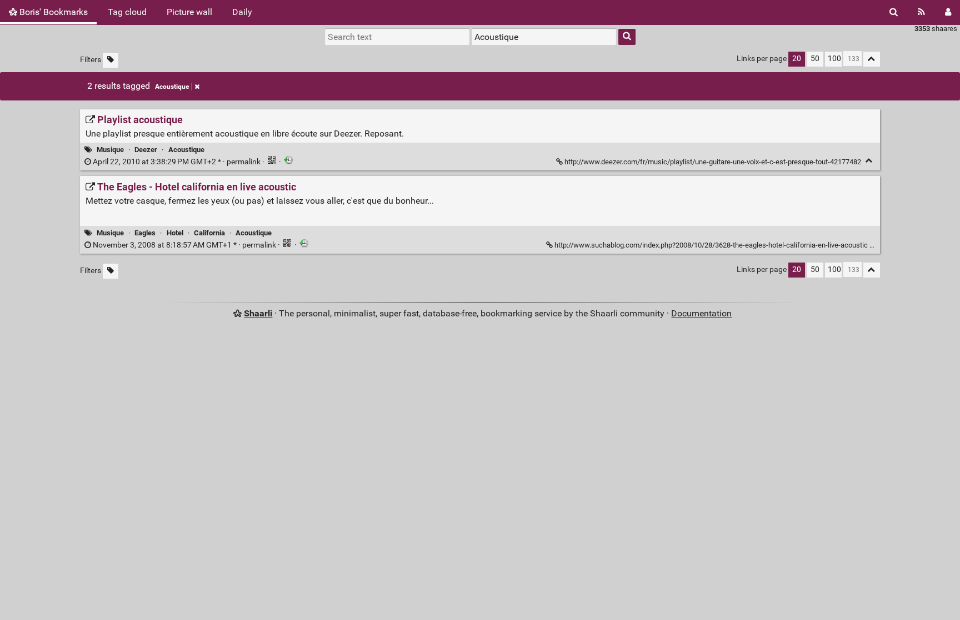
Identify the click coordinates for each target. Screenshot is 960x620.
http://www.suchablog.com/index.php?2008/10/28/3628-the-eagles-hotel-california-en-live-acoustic (711, 245)
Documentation (701, 313)
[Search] (894, 12)
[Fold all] (871, 59)
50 (815, 58)
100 (834, 58)
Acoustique (172, 86)
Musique (110, 149)
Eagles (145, 233)
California (209, 233)
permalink (176, 162)
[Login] (948, 12)
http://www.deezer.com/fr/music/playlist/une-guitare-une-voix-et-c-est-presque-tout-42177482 (713, 162)
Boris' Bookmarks (52, 12)
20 (796, 58)
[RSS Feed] (921, 12)
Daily (242, 12)
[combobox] (544, 36)
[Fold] (869, 160)
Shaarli (258, 313)
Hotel (175, 233)
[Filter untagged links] (110, 60)
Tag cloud (127, 12)
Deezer (145, 149)
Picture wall (189, 12)
